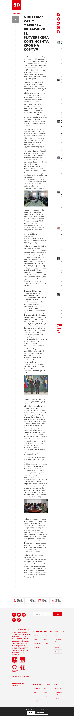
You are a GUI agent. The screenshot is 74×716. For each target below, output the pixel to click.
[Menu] (59, 4)
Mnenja (46, 692)
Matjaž (46, 643)
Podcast (46, 696)
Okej (30, 712)
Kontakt (57, 635)
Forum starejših (35, 700)
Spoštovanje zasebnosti (58, 693)
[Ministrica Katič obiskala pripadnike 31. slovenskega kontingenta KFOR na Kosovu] (15, 19)
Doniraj (57, 651)
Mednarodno (37, 643)
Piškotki (57, 699)
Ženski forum (35, 693)
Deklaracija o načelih (17, 676)
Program (36, 647)
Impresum (58, 688)
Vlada (40, 53)
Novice (37, 53)
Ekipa (45, 639)
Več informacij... (41, 712)
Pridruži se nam (58, 640)
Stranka (35, 635)
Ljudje (35, 639)
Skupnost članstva (57, 646)
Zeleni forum (35, 706)
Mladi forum (36, 688)
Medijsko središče (46, 702)
